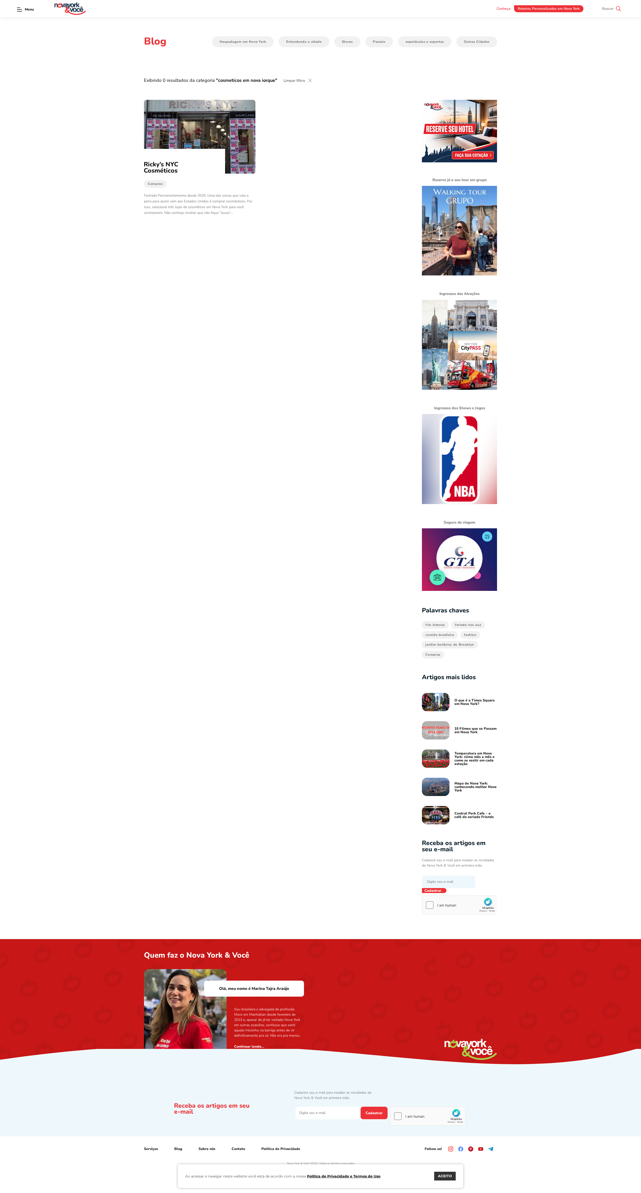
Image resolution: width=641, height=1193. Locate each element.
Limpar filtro (294, 80)
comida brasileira (439, 635)
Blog (178, 1148)
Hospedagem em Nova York (243, 42)
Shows (347, 42)
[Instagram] (450, 1149)
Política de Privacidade (280, 1148)
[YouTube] (481, 1149)
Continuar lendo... (249, 1046)
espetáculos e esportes (425, 42)
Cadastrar (432, 890)
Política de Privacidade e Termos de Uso (343, 1176)
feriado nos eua (468, 625)
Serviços (151, 1148)
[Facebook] (460, 1149)
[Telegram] (491, 1149)
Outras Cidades (477, 42)
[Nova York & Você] (70, 8)
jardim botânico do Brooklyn (449, 644)
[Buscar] (618, 9)
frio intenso (435, 625)
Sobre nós (207, 1148)
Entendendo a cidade (304, 42)
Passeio (379, 42)
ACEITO (445, 1176)
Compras (432, 654)
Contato (238, 1148)
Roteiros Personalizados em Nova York (549, 8)
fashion (470, 635)
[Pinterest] (470, 1149)
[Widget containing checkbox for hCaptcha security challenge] (460, 905)
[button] (19, 9)
